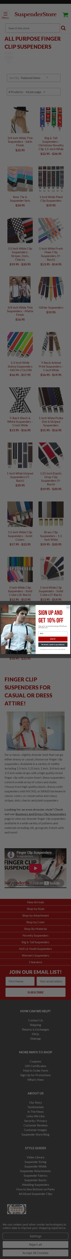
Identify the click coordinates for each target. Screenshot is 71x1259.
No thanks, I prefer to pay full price (52, 644)
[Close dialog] (67, 607)
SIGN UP (53, 639)
